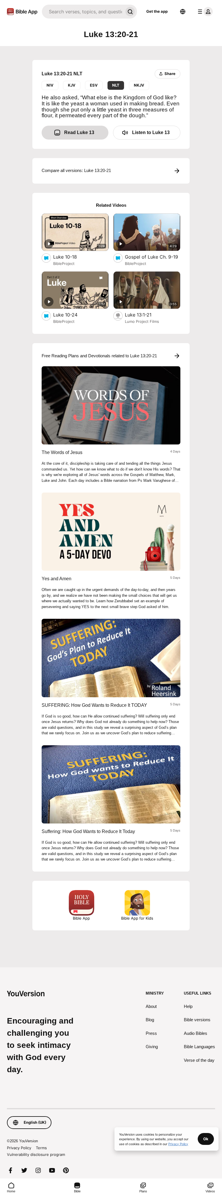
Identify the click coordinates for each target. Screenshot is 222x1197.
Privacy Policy (19, 1147)
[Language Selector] (182, 11)
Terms (41, 1147)
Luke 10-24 (71, 315)
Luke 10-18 (71, 257)
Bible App (81, 918)
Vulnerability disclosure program (36, 1154)
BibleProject (64, 263)
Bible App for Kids (137, 918)
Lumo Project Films (142, 321)
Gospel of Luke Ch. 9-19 (152, 257)
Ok (205, 1138)
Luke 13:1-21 (144, 315)
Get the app (157, 11)
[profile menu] (204, 11)
